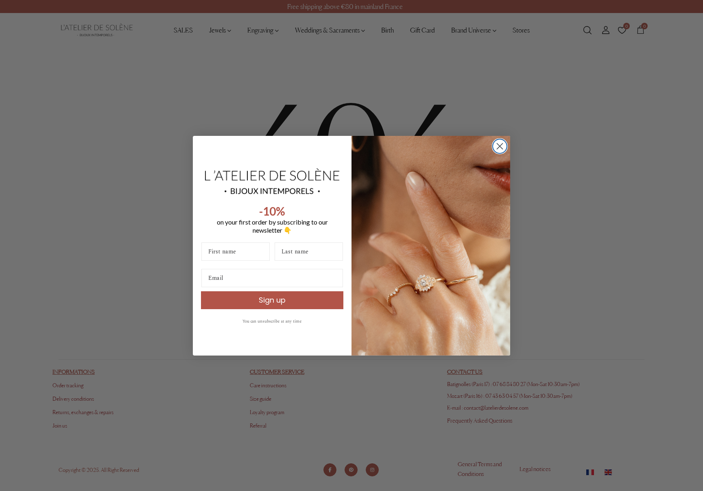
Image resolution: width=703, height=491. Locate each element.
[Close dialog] (500, 146)
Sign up (272, 300)
